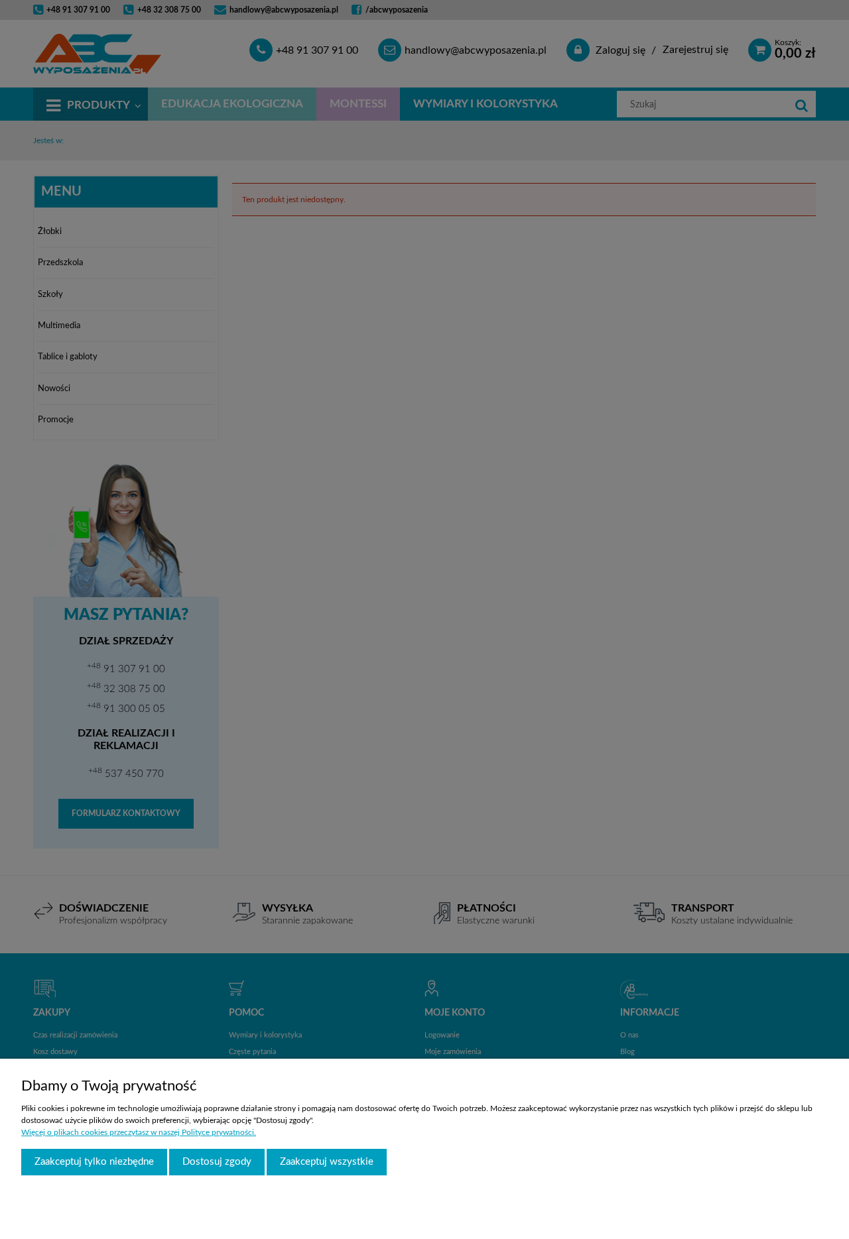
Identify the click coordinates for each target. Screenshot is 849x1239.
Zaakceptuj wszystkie (326, 1162)
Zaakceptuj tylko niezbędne (94, 1162)
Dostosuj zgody (216, 1162)
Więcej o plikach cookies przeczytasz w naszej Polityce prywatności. (138, 1132)
